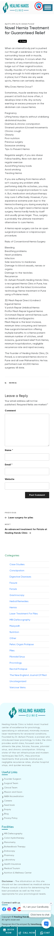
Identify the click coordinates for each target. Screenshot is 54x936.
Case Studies (17, 564)
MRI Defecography (20, 620)
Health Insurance (12, 864)
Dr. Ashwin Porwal (26, 24)
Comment (10, 411)
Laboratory (9, 860)
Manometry (9, 842)
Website (9, 479)
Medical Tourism (12, 868)
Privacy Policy (10, 818)
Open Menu (47, 7)
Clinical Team (10, 788)
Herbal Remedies (19, 601)
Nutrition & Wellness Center (18, 873)
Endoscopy (9, 851)
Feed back (9, 805)
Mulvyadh (15, 626)
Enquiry (7, 809)
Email (8, 465)
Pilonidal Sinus (17, 657)
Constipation (17, 571)
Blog (6, 814)
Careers (8, 801)
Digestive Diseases (20, 577)
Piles (12, 651)
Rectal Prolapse (18, 669)
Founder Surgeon (12, 779)
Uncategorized (18, 681)
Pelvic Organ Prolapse (22, 644)
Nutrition (14, 632)
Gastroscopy (17, 595)
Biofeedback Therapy (14, 847)
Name (9, 450)
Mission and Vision (13, 792)
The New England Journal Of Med (28, 675)
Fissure (13, 583)
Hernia (13, 383)
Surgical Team (11, 783)
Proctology (16, 663)
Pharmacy (9, 855)
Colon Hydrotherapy (14, 838)
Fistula (13, 589)
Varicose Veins (18, 687)
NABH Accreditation (14, 796)
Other (13, 638)
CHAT (46, 933)
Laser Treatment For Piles (24, 614)
